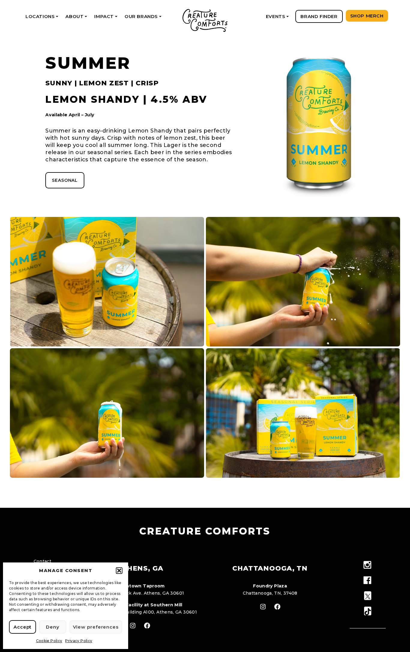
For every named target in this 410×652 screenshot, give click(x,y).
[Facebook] (367, 580)
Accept (23, 627)
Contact (43, 561)
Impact (106, 18)
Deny (52, 627)
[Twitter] (367, 596)
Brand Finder (318, 16)
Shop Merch (367, 16)
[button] (119, 571)
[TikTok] (367, 611)
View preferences (96, 627)
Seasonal (65, 180)
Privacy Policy (78, 640)
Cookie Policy (49, 640)
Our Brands (144, 18)
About (77, 18)
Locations (43, 18)
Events (278, 18)
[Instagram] (367, 565)
